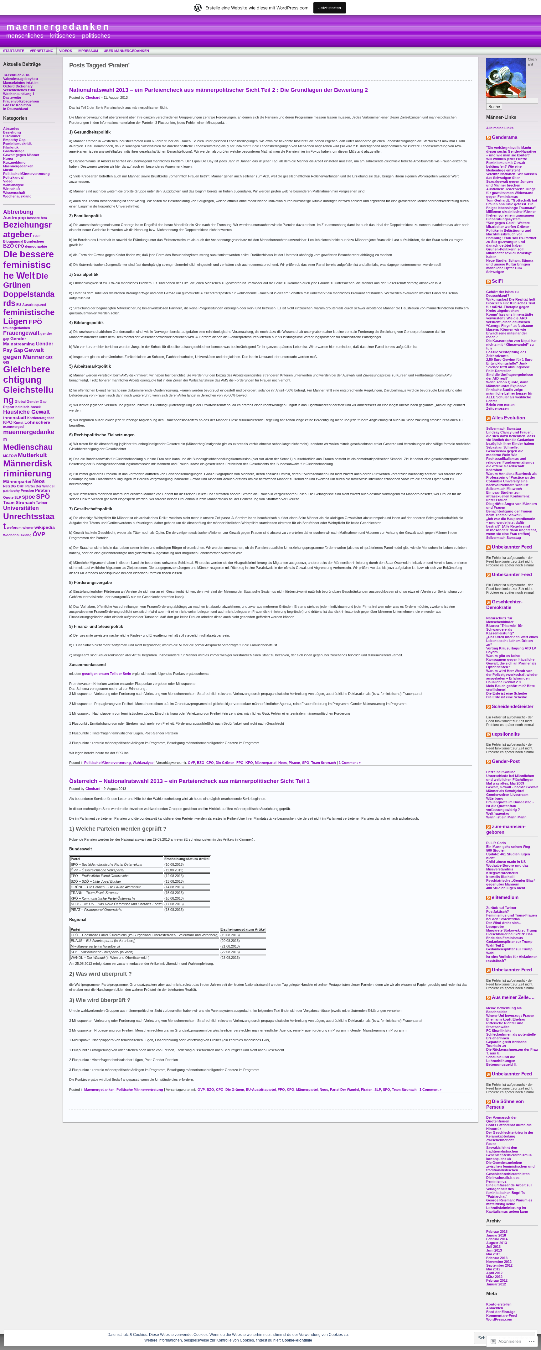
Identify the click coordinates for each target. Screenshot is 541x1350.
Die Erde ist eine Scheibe (506, 693)
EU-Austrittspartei (31, 305)
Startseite (13, 51)
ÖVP (39, 534)
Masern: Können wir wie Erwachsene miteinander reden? (506, 333)
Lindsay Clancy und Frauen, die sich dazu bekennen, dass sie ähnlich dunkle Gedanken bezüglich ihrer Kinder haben (510, 437)
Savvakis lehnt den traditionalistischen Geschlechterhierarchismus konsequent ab (509, 1153)
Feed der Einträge (500, 1312)
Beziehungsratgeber (27, 229)
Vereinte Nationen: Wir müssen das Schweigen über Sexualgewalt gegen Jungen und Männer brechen (511, 179)
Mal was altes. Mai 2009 (505, 783)
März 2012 (494, 1277)
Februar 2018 (497, 1231)
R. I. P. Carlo (496, 843)
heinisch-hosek (28, 407)
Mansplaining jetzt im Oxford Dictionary (21, 84)
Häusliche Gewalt (26, 412)
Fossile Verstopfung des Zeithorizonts (506, 354)
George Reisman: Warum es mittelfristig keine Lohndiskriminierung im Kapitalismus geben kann (509, 1205)
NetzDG (9, 486)
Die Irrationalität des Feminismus (502, 1179)
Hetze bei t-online (500, 772)
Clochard (92, 97)
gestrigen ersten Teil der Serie (106, 673)
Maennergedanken (18, 166)
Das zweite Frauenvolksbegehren (21, 99)
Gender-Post (506, 761)
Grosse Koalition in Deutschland (17, 107)
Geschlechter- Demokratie (504, 604)
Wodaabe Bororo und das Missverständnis (507, 867)
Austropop (14, 217)
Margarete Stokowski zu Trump (511, 930)
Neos (38, 481)
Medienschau (28, 447)
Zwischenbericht (500, 1140)
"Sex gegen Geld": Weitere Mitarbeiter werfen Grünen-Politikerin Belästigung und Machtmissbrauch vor (508, 228)
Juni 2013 (494, 1250)
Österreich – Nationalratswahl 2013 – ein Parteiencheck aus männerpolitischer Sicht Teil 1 (189, 781)
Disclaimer (11, 136)
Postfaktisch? (497, 911)
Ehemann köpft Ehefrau (505, 1019)
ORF (20, 486)
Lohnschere (37, 422)
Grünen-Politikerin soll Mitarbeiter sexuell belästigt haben (509, 253)
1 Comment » (350, 762)
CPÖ (19, 246)
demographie (36, 246)
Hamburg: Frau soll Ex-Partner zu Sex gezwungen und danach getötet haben (511, 241)
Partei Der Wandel (39, 486)
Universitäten (21, 508)
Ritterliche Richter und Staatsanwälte (504, 1025)
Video (8, 181)
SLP (17, 497)
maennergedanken (58, 27)
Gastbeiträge (13, 151)
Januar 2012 (496, 1284)
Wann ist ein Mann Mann (506, 817)
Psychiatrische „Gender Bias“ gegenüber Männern (510, 882)
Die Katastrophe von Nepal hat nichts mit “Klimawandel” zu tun (511, 344)
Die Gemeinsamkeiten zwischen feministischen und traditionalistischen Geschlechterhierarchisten (510, 1168)
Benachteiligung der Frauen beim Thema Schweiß (509, 513)
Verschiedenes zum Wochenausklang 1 (19, 92)
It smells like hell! (500, 877)
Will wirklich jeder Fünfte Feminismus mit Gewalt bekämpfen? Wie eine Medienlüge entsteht (506, 164)
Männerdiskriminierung (27, 468)
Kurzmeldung (14, 162)
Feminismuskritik (17, 143)
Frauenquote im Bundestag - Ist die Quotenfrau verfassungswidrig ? (510, 806)
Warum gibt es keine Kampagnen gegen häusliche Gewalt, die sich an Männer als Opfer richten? (511, 661)
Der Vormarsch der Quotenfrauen (501, 1119)
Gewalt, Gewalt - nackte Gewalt (512, 787)
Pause (491, 1144)
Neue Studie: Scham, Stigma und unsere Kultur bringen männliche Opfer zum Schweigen (509, 266)
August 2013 (496, 1243)
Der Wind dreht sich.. (503, 923)
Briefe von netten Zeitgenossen (500, 406)
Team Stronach (19, 502)
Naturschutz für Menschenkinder (499, 620)
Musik (8, 170)
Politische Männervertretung (26, 174)
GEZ (49, 358)
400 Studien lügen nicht (505, 888)
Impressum (88, 51)
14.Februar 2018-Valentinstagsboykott (20, 77)
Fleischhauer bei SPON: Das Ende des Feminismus (509, 936)
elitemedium (505, 897)
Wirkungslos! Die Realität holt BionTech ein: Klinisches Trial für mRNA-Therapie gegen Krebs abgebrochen (510, 305)
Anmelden (494, 1308)
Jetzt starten (329, 7)
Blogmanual (13, 241)
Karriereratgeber (40, 418)
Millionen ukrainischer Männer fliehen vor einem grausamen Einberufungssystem (511, 215)
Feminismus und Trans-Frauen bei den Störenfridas (511, 917)
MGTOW (10, 456)
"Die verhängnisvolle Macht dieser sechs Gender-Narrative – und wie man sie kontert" (511, 151)
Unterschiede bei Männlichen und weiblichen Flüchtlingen (510, 777)
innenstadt (14, 417)
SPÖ (43, 496)
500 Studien (496, 850)
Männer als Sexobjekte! (505, 791)
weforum (14, 527)
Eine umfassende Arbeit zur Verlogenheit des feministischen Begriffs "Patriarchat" (509, 1190)
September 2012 (499, 1265)
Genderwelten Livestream (507, 794)
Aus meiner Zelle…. (513, 997)
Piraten (42, 490)
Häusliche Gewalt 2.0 (503, 682)
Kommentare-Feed (501, 1315)
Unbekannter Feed (512, 546)
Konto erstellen (499, 1304)
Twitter (41, 503)
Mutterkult (32, 455)
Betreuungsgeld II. (501, 1064)
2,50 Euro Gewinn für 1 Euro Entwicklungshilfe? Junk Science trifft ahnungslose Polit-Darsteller (509, 365)
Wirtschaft (11, 189)
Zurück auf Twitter (501, 908)
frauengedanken (16, 328)
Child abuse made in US (506, 862)
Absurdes (11, 128)
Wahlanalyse (13, 185)
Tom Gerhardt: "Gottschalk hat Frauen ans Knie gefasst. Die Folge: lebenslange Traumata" (511, 204)
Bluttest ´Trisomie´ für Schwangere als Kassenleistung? (504, 629)
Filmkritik (10, 147)
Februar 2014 (497, 1239)
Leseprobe (495, 926)
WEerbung (494, 798)
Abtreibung (18, 212)
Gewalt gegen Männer (21, 155)
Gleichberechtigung (26, 374)
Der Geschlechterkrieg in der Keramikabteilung (509, 1134)
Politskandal (13, 177)
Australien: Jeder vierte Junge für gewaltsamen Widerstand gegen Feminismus (511, 192)
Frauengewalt (21, 333)
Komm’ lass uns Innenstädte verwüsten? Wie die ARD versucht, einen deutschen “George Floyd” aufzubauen (509, 320)
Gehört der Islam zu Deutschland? (502, 293)
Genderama (504, 137)
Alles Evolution (508, 417)
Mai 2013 (493, 1254)
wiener (28, 527)
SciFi (497, 281)
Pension (27, 490)
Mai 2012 (493, 1269)
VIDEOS (65, 51)
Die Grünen (225, 762)
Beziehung (12, 132)
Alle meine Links (499, 128)
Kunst (8, 158)
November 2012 (499, 1261)
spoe (28, 497)
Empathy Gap (14, 140)
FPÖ (35, 321)
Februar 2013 (497, 1258)
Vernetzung (42, 51)
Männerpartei (17, 481)
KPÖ (8, 422)
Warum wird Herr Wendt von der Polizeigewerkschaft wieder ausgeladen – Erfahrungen (512, 674)
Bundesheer (34, 241)
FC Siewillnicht (498, 1030)
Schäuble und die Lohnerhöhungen (500, 1059)
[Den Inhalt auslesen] (488, 138)
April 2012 (494, 1273)
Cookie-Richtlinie (297, 1340)
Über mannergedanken (126, 51)
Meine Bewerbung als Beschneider (504, 1010)
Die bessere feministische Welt (28, 265)
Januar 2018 (496, 1235)
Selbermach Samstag (503, 428)
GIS (6, 362)
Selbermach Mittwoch (504, 489)
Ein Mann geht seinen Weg (508, 846)
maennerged (13, 426)
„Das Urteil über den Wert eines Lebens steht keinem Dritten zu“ (512, 640)
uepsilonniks (506, 734)
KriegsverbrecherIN (502, 873)
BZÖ (8, 246)
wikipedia (44, 527)
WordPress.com (499, 1319)
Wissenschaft (14, 192)
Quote (8, 497)
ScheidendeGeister (512, 706)
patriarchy (11, 490)
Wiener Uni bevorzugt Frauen (510, 1015)
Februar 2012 (497, 1280)
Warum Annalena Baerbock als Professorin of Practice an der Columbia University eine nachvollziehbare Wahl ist (511, 479)
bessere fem (37, 218)
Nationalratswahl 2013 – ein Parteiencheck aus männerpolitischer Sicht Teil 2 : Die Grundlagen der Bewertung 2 (218, 90)
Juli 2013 (493, 1246)
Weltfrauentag (497, 813)
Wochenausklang (17, 196)
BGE (37, 236)
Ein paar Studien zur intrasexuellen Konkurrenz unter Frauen (508, 496)
